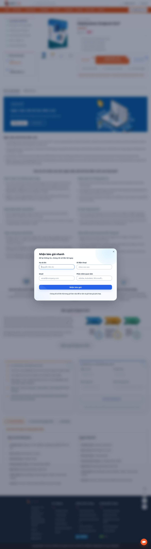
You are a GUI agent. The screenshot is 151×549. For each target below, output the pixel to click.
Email (41, 274)
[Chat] (144, 542)
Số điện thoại (82, 263)
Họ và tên (42, 263)
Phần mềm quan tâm (85, 274)
